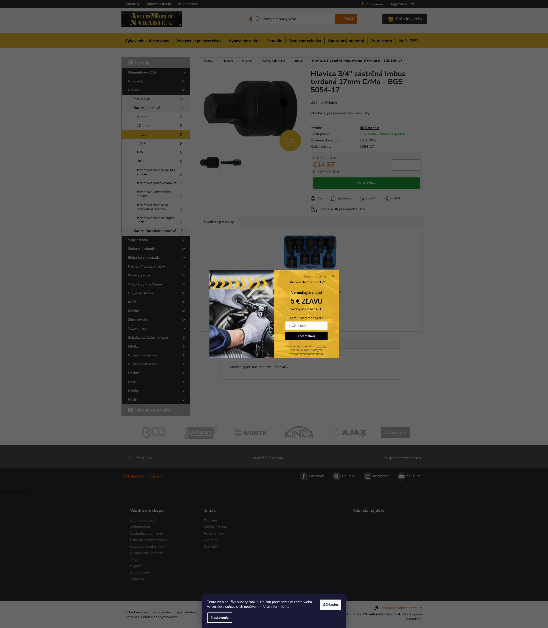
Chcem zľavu (306, 336)
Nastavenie (220, 617)
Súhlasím (330, 604)
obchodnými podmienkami (306, 354)
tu (288, 606)
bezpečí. (321, 346)
